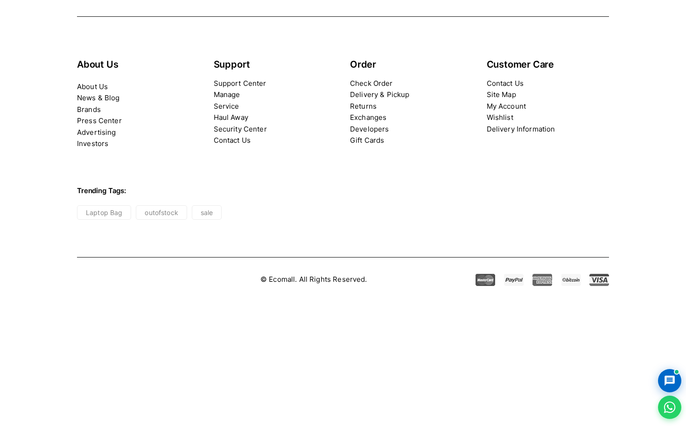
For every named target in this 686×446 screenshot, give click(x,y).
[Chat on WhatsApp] (669, 407)
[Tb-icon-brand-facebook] (83, 280)
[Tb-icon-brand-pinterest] (146, 280)
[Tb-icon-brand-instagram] (125, 280)
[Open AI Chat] (669, 380)
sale (207, 212)
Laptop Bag (104, 212)
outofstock (161, 212)
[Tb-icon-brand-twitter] (104, 280)
